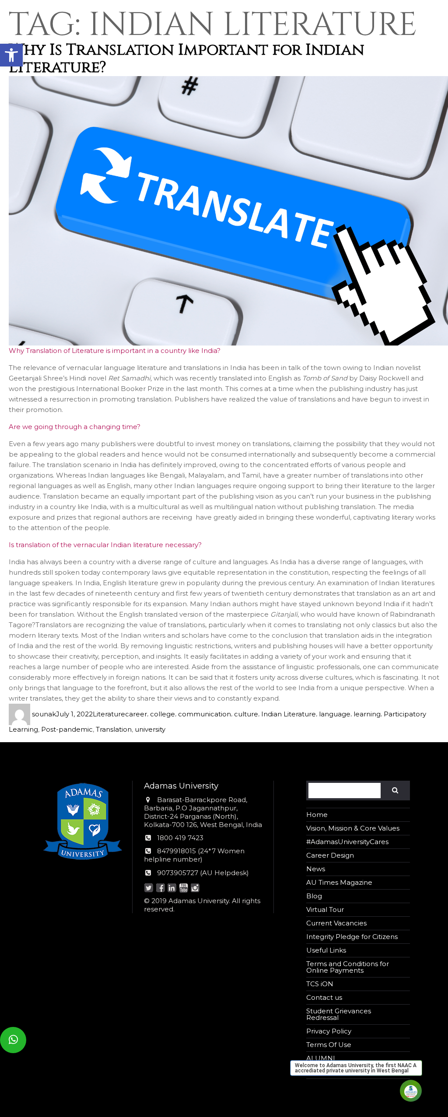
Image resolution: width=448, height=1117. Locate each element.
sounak (44, 714)
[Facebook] (160, 888)
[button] (11, 55)
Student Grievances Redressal (338, 1014)
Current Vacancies (336, 923)
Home (317, 814)
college (162, 714)
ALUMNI (320, 1058)
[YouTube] (183, 888)
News (315, 869)
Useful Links (326, 950)
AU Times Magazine (339, 882)
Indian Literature (288, 714)
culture (246, 714)
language (334, 714)
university (150, 729)
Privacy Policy (328, 1031)
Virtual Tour (325, 909)
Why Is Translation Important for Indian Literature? (186, 58)
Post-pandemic (67, 729)
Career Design (330, 855)
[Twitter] (149, 888)
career (136, 714)
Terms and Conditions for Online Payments (347, 967)
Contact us (324, 997)
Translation (114, 729)
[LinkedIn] (172, 888)
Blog (314, 896)
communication (204, 714)
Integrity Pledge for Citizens (352, 936)
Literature (109, 714)
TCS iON (319, 984)
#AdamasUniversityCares (347, 842)
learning (367, 714)
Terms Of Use (328, 1044)
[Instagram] (195, 888)
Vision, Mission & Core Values (352, 828)
